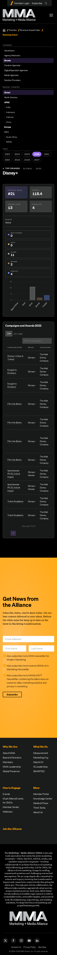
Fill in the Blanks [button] (14, 404)
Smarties (13, 30)
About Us (38, 812)
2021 (46, 154)
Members (8, 762)
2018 (27, 159)
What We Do (40, 746)
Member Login (21, 3)
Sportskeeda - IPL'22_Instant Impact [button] (13, 474)
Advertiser (45, 347)
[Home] (4, 30)
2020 (7, 159)
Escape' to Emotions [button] (12, 371)
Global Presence (11, 771)
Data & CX (38, 762)
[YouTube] (29, 940)
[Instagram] (21, 940)
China (8, 122)
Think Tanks (39, 808)
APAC (7, 102)
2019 (17, 159)
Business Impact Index (30, 30)
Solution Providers (12, 80)
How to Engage (12, 788)
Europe (7, 127)
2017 (37, 159)
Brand (31, 347)
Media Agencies (11, 75)
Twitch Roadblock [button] (15, 501)
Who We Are (10, 746)
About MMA (9, 753)
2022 (37, 154)
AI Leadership (40, 767)
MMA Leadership (12, 767)
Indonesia (10, 112)
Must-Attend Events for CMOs (13, 800)
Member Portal (41, 794)
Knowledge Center (42, 799)
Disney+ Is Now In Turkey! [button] (15, 357)
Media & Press (40, 803)
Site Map (42, 947)
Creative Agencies (12, 65)
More (36, 788)
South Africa (11, 137)
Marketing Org (40, 758)
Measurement (40, 753)
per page (18, 334)
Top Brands (11, 168)
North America (10, 97)
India (8, 107)
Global (7, 92)
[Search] (46, 3)
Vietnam (10, 117)
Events (6, 794)
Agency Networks (12, 55)
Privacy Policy (29, 947)
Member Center (11, 807)
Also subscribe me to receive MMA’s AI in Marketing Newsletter (28, 667)
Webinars (7, 812)
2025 (7, 154)
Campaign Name (14, 347)
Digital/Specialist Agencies (16, 70)
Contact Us (16, 947)
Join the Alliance (12, 829)
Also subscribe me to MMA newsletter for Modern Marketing (28, 658)
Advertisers (9, 50)
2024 (17, 154)
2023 (27, 154)
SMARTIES (39, 771)
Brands (7, 60)
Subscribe (37, 3)
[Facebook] (13, 940)
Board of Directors (12, 758)
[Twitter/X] (5, 940)
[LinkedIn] (37, 940)
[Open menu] (51, 15)
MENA (9, 142)
